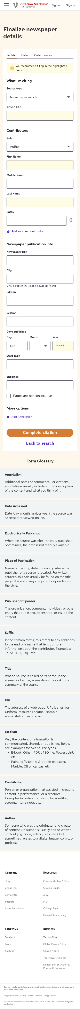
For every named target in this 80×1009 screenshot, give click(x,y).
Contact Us (11, 895)
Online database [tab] (43, 55)
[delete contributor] (71, 219)
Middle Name (15, 175)
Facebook (10, 937)
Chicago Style (50, 908)
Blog (7, 881)
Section (11, 313)
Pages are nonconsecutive (32, 396)
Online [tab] (25, 55)
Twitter (9, 944)
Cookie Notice (51, 951)
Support (9, 902)
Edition (11, 292)
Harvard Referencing (54, 915)
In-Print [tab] (11, 55)
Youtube (9, 951)
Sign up (56, 5)
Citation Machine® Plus (56, 881)
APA (45, 895)
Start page (13, 356)
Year (55, 337)
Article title (14, 107)
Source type (14, 88)
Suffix (10, 212)
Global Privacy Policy (54, 944)
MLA (45, 902)
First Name (14, 156)
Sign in (70, 5)
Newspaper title (17, 252)
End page (13, 376)
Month (34, 337)
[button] (40, 97)
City (9, 270)
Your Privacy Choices (54, 958)
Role (10, 138)
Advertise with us (14, 908)
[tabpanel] (40, 244)
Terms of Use (50, 937)
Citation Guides (51, 888)
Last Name (13, 193)
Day (9, 337)
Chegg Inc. (11, 888)
